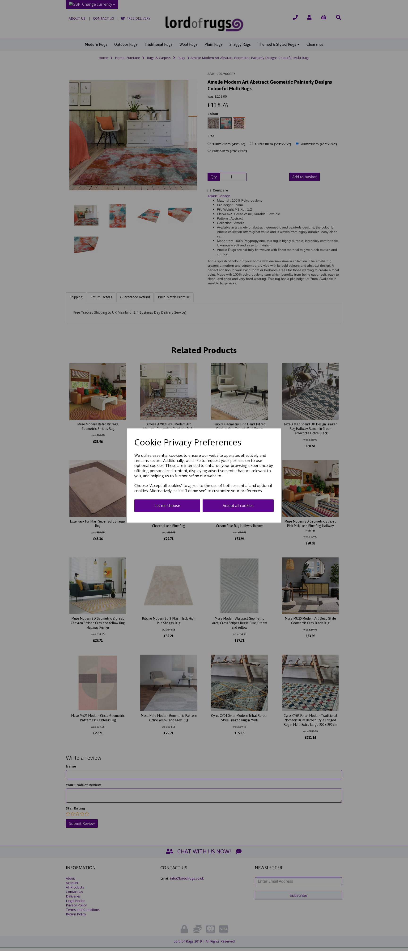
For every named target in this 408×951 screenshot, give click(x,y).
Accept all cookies (238, 505)
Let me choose (167, 505)
